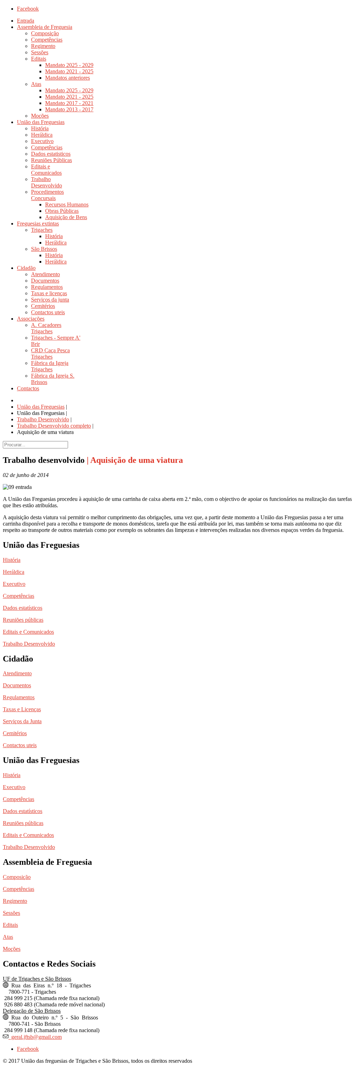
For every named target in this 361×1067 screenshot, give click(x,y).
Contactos (28, 388)
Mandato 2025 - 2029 (69, 65)
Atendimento (45, 274)
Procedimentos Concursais (47, 195)
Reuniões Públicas (51, 160)
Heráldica (42, 135)
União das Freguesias (41, 122)
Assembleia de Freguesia (44, 27)
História (40, 128)
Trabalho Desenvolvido (46, 182)
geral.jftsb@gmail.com (35, 1036)
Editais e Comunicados (46, 169)
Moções (40, 116)
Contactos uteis (48, 312)
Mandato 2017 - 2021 (69, 103)
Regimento (43, 46)
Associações (30, 319)
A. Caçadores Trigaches (46, 328)
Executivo (42, 141)
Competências (46, 40)
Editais (38, 59)
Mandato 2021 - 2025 (69, 71)
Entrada (25, 21)
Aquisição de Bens (66, 217)
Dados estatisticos (51, 154)
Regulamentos (47, 287)
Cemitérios (43, 306)
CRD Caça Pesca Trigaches (50, 353)
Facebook (28, 9)
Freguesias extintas (38, 224)
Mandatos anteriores (67, 78)
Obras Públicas (62, 211)
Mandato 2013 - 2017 (69, 109)
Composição (45, 33)
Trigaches (42, 230)
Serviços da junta (50, 300)
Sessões (39, 52)
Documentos (45, 281)
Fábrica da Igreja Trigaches (49, 366)
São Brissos (44, 249)
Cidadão (26, 268)
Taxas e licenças (49, 293)
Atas (36, 84)
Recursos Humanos (66, 204)
